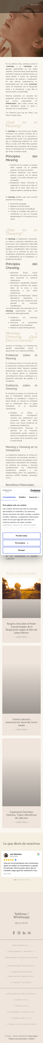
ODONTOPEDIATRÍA (22, 972)
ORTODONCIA (20, 945)
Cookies (31, 1039)
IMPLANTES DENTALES (20, 976)
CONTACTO (21, 1000)
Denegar (21, 550)
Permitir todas (21, 536)
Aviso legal (32, 1036)
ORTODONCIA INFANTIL (21, 951)
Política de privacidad (17, 1039)
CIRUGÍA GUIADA (21, 982)
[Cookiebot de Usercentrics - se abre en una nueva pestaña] (30, 491)
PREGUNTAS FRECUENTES (21, 994)
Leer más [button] (7, 874)
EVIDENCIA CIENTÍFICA (21, 1012)
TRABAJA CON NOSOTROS (21, 1024)
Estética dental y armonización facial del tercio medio (21, 722)
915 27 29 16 (21, 923)
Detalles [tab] (22, 497)
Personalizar (20, 543)
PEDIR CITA (21, 1006)
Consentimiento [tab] (9, 497)
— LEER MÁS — (21, 637)
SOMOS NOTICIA (21, 1018)
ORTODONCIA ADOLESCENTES (22, 957)
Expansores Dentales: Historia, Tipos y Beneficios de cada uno (21, 815)
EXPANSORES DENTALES (21, 966)
